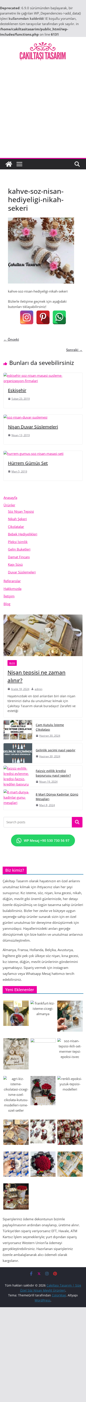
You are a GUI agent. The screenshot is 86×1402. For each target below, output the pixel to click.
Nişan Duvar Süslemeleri (33, 427)
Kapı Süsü (15, 564)
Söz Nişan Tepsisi (21, 511)
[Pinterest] (43, 317)
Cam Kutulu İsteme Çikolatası (50, 727)
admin (38, 689)
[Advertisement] (43, 113)
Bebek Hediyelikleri (22, 534)
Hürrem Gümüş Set (28, 463)
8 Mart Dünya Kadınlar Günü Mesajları (57, 796)
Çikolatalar (16, 526)
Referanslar (12, 581)
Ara (77, 822)
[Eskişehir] (43, 375)
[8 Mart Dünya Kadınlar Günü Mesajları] (18, 799)
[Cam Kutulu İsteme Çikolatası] (18, 730)
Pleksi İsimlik (18, 542)
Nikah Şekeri (17, 519)
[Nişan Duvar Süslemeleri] (25, 417)
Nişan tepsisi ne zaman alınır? (36, 676)
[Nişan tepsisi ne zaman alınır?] (43, 635)
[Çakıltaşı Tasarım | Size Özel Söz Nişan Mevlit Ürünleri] (9, 164)
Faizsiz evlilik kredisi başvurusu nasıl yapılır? (53, 773)
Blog (7, 604)
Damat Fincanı (19, 557)
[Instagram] (27, 317)
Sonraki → (74, 350)
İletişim (9, 596)
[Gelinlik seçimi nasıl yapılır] (18, 753)
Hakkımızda (12, 588)
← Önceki (11, 339)
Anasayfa (10, 497)
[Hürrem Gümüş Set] (34, 453)
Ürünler (9, 505)
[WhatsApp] (59, 317)
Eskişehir (17, 390)
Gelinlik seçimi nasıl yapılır (55, 750)
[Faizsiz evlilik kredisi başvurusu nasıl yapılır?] (18, 776)
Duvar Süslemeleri (22, 572)
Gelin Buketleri (19, 549)
